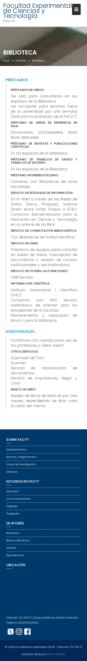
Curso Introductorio (18, 499)
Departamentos (16, 449)
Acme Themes (56, 654)
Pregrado (12, 506)
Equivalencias (15, 555)
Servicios (12, 472)
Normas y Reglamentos (21, 457)
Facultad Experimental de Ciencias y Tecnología (37, 10)
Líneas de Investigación (21, 464)
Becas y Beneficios (18, 540)
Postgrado (12, 513)
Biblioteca (12, 533)
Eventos (11, 548)
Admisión (12, 491)
